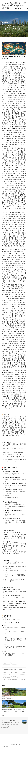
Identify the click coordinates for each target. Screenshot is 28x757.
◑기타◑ (6, 669)
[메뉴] (25, 3)
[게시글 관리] (9, 663)
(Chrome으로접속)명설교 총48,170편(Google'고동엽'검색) (13, 3)
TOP (25, 744)
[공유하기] (7, 663)
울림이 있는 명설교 (18, 9)
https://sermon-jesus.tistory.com (9, 724)
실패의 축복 (6, 674)
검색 (22, 3)
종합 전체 (11, 669)
